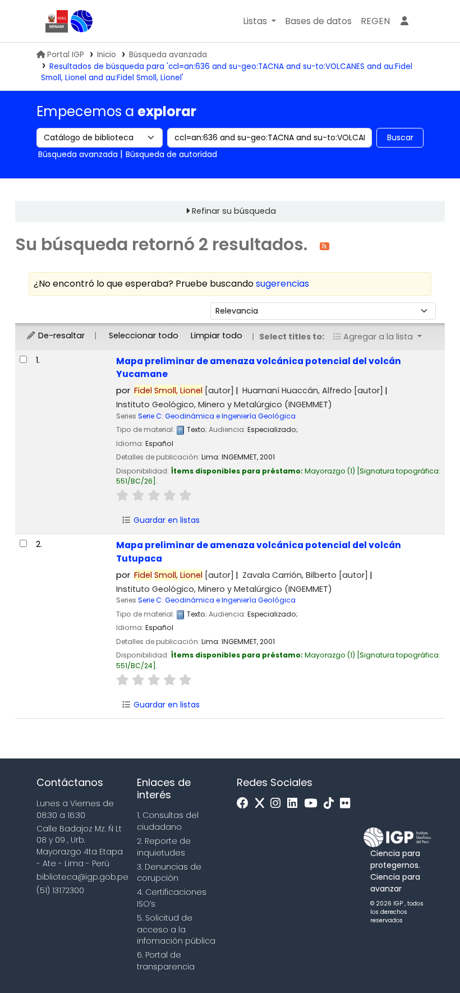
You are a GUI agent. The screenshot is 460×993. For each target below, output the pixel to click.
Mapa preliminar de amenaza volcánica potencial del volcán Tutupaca (258, 551)
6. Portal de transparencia (166, 960)
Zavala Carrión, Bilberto (305, 575)
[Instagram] (278, 804)
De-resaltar (60, 335)
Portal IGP (65, 54)
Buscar (400, 137)
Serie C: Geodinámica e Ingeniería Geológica (217, 416)
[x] (262, 804)
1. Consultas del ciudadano (168, 821)
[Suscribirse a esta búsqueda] (324, 245)
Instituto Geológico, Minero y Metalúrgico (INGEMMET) (224, 404)
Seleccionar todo (143, 335)
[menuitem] (375, 21)
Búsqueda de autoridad (171, 154)
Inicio (106, 54)
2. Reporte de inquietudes (164, 846)
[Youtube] (313, 804)
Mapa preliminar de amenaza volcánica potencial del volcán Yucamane (258, 367)
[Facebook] (245, 804)
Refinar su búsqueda (234, 211)
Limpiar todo (216, 335)
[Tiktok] (331, 804)
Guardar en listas (165, 520)
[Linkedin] (295, 804)
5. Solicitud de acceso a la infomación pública (176, 929)
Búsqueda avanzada (168, 54)
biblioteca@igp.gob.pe (82, 876)
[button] (259, 21)
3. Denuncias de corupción (169, 872)
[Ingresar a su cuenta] (404, 21)
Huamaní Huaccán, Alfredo (312, 390)
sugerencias (282, 283)
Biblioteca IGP (82, 21)
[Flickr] (348, 804)
